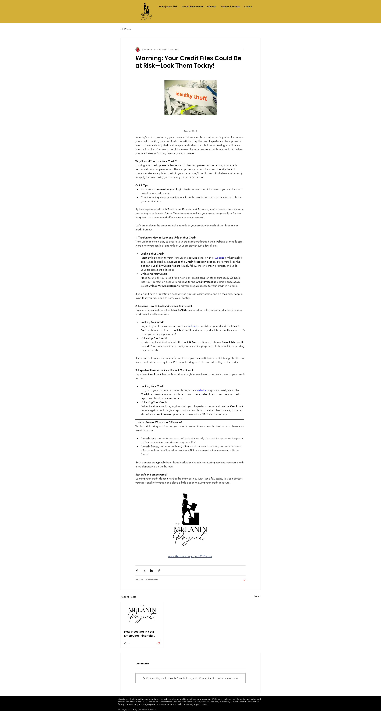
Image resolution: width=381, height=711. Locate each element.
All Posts (126, 28)
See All (257, 596)
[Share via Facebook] (136, 570)
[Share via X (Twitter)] (144, 570)
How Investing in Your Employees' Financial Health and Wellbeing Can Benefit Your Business (139, 634)
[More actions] (244, 49)
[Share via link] (158, 570)
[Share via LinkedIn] (151, 570)
